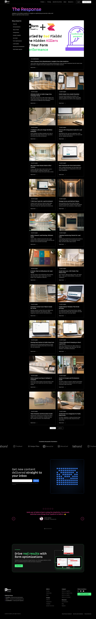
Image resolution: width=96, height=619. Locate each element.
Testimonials (48, 593)
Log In (78, 2)
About (65, 2)
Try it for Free (86, 2)
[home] (7, 2)
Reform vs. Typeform (66, 591)
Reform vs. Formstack (66, 597)
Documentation (65, 601)
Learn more (18, 565)
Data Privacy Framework (67, 613)
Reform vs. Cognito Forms (67, 593)
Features (48, 599)
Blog (63, 603)
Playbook (63, 605)
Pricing (49, 2)
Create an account (84, 594)
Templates (48, 603)
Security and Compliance (78, 613)
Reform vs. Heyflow (66, 595)
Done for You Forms (57, 2)
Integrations (48, 601)
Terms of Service (87, 613)
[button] (43, 2)
